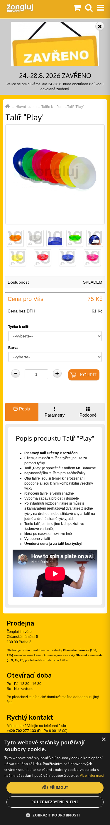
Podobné (88, 415)
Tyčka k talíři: (19, 327)
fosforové (31, 529)
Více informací (92, 775)
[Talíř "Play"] (55, 174)
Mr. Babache (86, 468)
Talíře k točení (52, 107)
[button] (55, 814)
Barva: (14, 348)
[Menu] (100, 8)
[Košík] (77, 8)
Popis (24, 408)
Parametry (55, 415)
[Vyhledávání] (89, 8)
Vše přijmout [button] (55, 787)
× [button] (103, 739)
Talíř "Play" (75, 107)
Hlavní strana (26, 107)
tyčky (28, 488)
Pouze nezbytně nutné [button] (55, 801)
